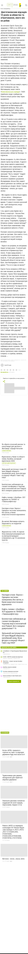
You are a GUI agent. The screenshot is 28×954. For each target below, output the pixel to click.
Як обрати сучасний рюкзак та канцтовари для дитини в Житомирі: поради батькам (13, 446)
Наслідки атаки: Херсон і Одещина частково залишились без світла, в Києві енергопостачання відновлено (14, 511)
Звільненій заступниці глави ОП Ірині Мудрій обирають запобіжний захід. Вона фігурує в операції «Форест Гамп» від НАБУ (14, 473)
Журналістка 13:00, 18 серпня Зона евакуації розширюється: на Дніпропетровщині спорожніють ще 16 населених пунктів (13, 536)
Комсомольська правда (10, 92)
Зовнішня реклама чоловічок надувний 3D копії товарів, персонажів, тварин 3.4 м (13, 803)
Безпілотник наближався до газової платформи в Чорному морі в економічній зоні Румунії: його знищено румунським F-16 (14, 487)
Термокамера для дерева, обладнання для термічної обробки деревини (12, 777)
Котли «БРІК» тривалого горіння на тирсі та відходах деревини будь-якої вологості (13, 752)
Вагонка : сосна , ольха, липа (13, 859)
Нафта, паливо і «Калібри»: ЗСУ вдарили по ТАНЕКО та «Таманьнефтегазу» (13, 499)
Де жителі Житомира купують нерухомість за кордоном (13, 522)
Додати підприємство (14, 681)
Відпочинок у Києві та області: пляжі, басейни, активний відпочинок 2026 (13, 459)
